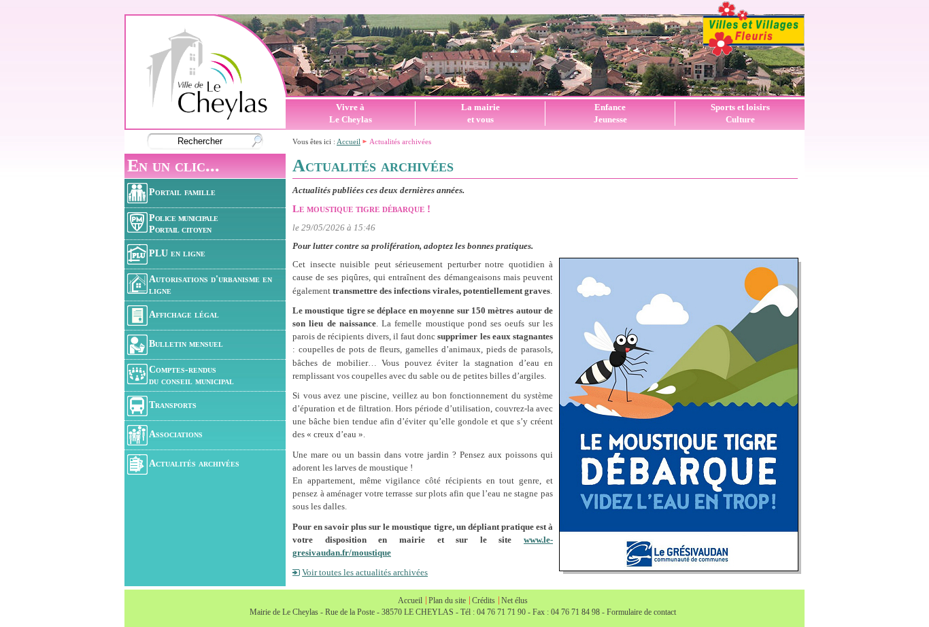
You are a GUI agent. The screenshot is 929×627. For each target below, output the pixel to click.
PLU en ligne (177, 253)
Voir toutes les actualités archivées (365, 572)
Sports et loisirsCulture (740, 113)
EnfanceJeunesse (610, 113)
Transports (173, 404)
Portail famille (182, 191)
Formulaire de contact (641, 612)
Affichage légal (184, 314)
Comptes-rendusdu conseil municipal (191, 375)
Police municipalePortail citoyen (183, 223)
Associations (176, 433)
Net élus (514, 600)
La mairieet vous (480, 113)
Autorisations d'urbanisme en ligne (210, 284)
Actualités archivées (194, 463)
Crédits (483, 600)
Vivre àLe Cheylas (350, 113)
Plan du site (447, 600)
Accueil (348, 141)
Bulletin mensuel (186, 343)
